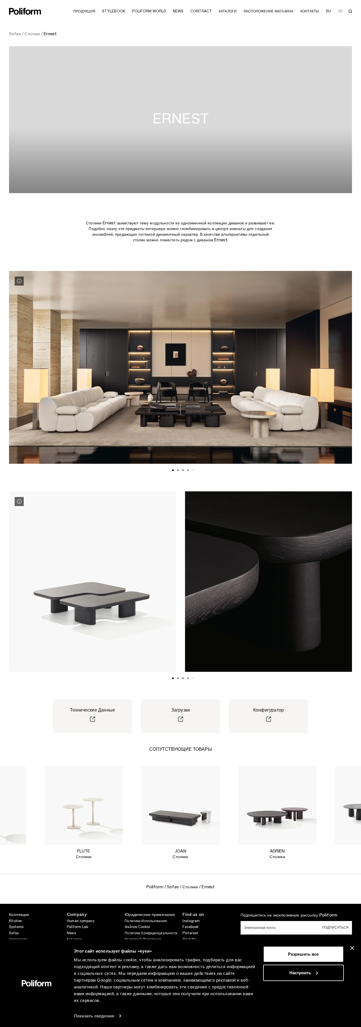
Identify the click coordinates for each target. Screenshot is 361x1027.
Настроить (300, 972)
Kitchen (15, 921)
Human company (80, 921)
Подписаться (335, 927)
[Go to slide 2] (178, 470)
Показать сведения (94, 1015)
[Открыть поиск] (350, 11)
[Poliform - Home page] (25, 11)
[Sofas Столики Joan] (180, 805)
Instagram (191, 921)
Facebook (190, 927)
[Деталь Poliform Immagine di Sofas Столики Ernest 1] (19, 281)
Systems (16, 927)
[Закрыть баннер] (352, 948)
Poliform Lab (77, 927)
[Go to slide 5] (193, 470)
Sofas (14, 933)
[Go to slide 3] (183, 470)
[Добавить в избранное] (340, 11)
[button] (17, 775)
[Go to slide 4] (188, 470)
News (71, 933)
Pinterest (190, 933)
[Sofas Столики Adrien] (277, 805)
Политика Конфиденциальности (151, 933)
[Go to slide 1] (173, 470)
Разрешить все (303, 954)
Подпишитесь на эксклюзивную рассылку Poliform (289, 915)
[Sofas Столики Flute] (83, 805)
